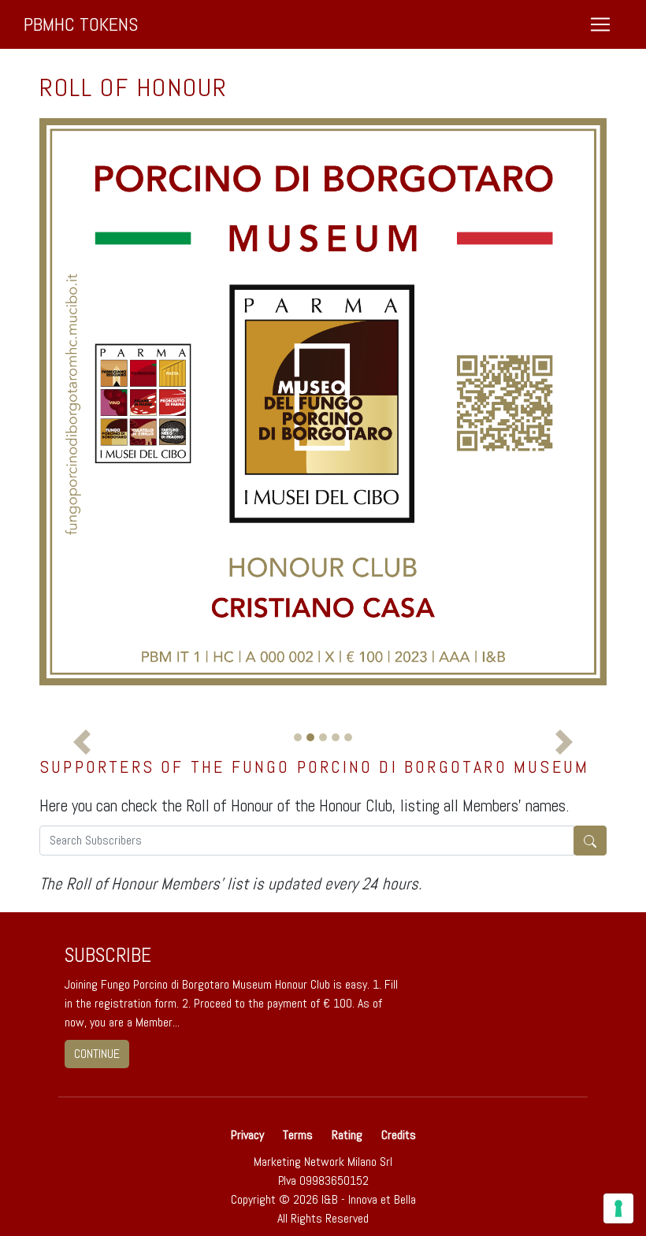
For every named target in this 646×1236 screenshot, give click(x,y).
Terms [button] (298, 1135)
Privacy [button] (249, 1135)
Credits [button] (398, 1135)
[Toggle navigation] (600, 24)
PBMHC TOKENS (81, 24)
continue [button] (97, 1053)
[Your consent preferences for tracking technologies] (618, 1208)
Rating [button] (347, 1135)
